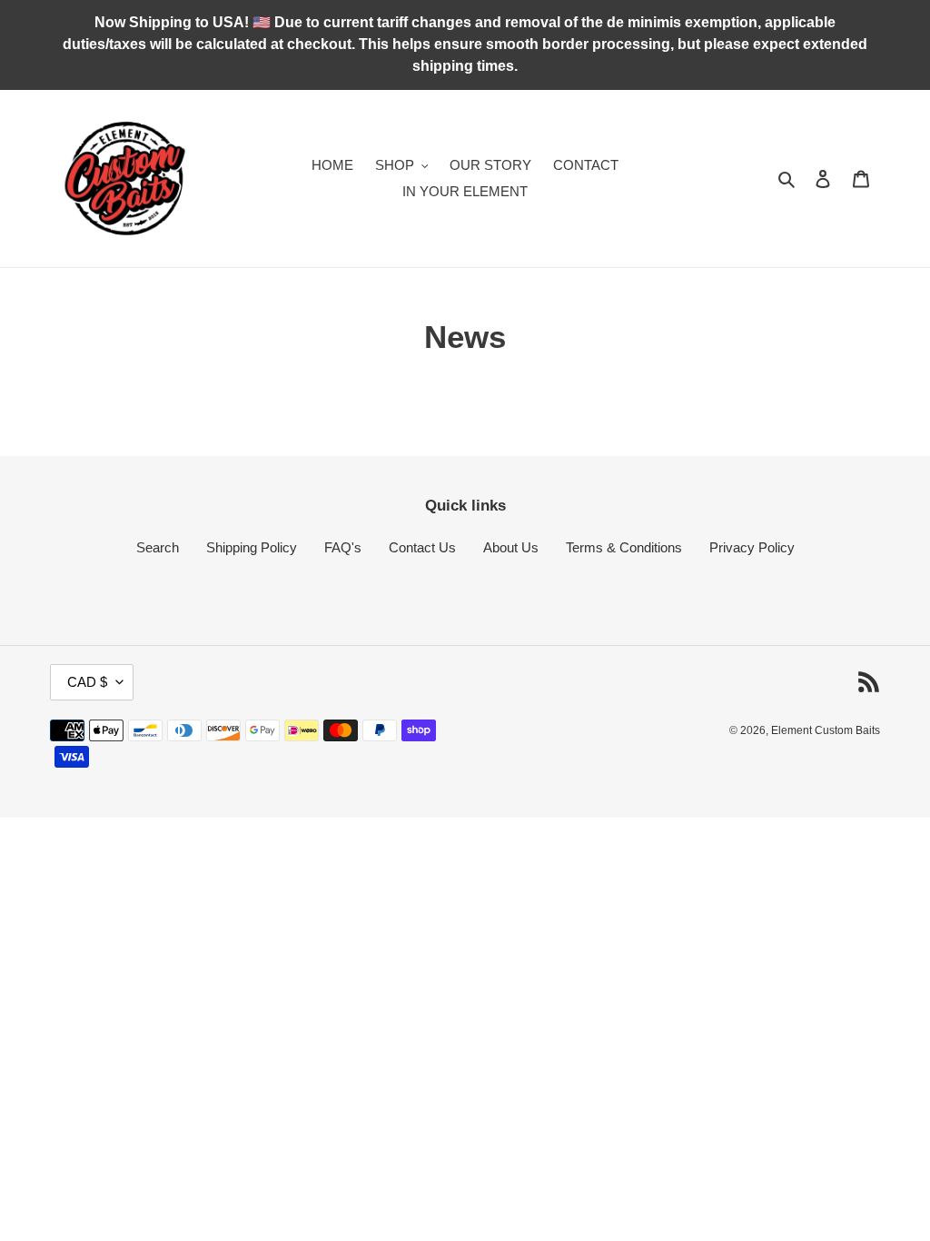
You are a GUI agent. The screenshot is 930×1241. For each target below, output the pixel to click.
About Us (511, 547)
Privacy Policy (752, 547)
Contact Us (422, 547)
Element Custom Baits (825, 730)
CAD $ (87, 682)
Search (157, 547)
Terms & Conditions (624, 547)
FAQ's (342, 547)
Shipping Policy (251, 547)
